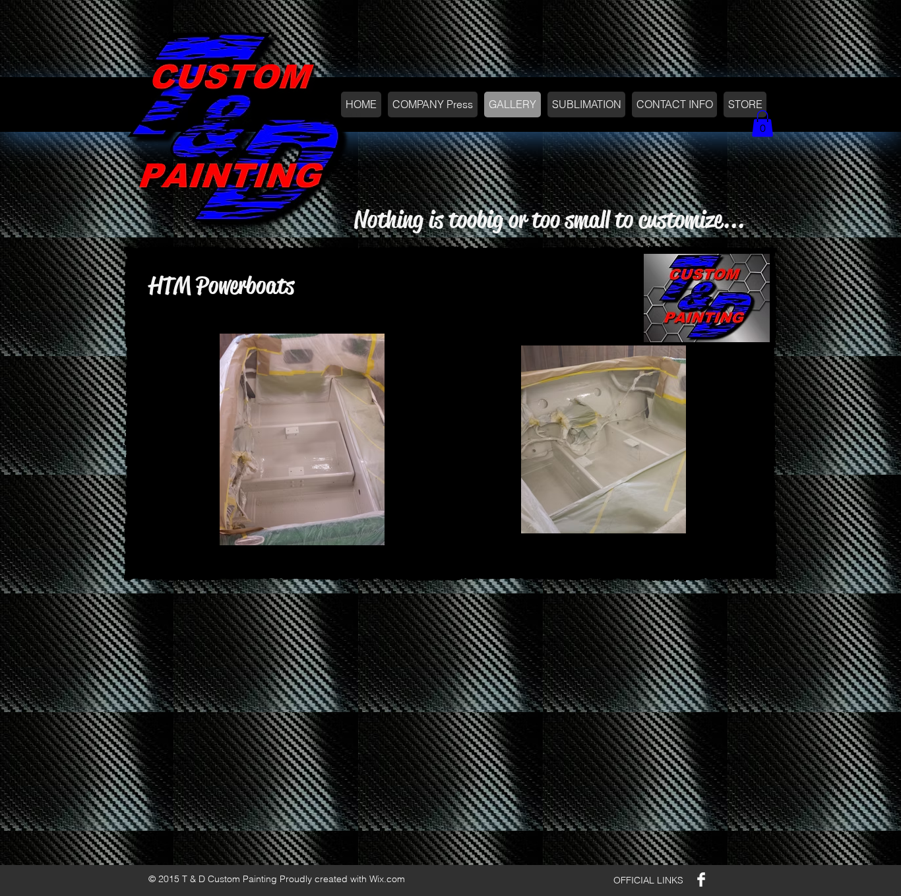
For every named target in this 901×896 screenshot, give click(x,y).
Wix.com (387, 879)
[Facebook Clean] (701, 879)
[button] (762, 123)
